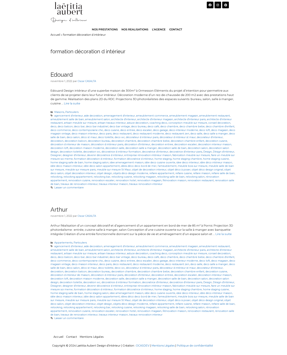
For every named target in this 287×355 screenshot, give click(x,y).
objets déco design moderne (130, 173)
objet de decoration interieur (149, 169)
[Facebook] (210, 5)
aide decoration (93, 115)
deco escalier (144, 130)
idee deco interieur (187, 162)
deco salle (196, 133)
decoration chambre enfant (187, 140)
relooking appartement (78, 176)
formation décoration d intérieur (93, 158)
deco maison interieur (85, 133)
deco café (153, 126)
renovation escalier (103, 180)
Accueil (55, 34)
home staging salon (96, 162)
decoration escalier (185, 144)
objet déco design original (207, 169)
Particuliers (72, 112)
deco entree (127, 130)
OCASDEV (142, 345)
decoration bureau (99, 140)
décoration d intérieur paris (107, 144)
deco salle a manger (215, 133)
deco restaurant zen (177, 133)
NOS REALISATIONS (134, 29)
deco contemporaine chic (87, 130)
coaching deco (158, 122)
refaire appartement (161, 173)
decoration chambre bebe (153, 140)
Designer (55, 155)
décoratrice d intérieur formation (121, 151)
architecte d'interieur (123, 119)
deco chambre (169, 126)
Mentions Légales (91, 336)
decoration (56, 140)
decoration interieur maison (214, 144)
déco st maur (89, 137)
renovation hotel (126, 180)
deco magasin (219, 130)
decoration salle (114, 148)
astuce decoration (137, 122)
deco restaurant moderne (148, 133)
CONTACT (175, 29)
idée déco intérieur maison (216, 162)
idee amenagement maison (127, 162)
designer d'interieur (74, 155)
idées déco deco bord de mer (138, 165)
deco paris (105, 133)
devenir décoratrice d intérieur (105, 155)
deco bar (79, 126)
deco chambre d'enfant (220, 126)
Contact (71, 336)
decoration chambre (123, 140)
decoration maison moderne (86, 148)
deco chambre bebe (192, 126)
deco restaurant (122, 133)
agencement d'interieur (68, 115)
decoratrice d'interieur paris (185, 151)
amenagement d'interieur (119, 115)
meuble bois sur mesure (192, 165)
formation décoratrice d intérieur (133, 158)
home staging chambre (187, 158)
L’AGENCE (159, 29)
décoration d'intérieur (137, 144)
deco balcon (65, 126)
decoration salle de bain (172, 148)
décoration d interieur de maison (70, 144)
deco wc (120, 137)
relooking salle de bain (171, 176)
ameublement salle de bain (67, 119)
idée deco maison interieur (66, 165)
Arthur (59, 209)
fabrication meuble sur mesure (191, 155)
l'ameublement (167, 165)
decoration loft (59, 148)
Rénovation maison (174, 180)
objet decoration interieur (80, 173)
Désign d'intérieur (223, 151)
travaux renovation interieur (145, 184)
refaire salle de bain (223, 173)
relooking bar (102, 176)
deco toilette (105, 137)
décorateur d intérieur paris (142, 137)
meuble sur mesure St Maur (114, 169)
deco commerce (60, 130)
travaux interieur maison (113, 184)
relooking (56, 176)
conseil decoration (219, 122)
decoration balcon (76, 140)
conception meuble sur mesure (187, 122)
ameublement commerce (152, 115)
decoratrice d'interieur (155, 151)
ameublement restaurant (214, 115)
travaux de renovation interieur (79, 184)
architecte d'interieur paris (190, 119)
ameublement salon (97, 119)
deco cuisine (111, 130)
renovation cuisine (79, 180)
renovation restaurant (201, 180)
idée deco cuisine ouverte (160, 162)
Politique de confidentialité (195, 345)
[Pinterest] (225, 5)
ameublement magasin (183, 115)
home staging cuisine (216, 158)
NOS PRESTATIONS (105, 29)
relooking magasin (144, 176)
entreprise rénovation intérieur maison (147, 155)
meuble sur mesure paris (80, 169)
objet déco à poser (179, 169)
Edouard (61, 74)
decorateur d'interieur (210, 137)
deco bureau (138, 126)
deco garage (160, 130)
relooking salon (195, 176)
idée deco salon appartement (102, 165)
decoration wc (91, 151)
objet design (104, 173)
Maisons (59, 112)
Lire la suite (72, 103)
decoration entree (162, 144)
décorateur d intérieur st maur (178, 137)
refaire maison (201, 173)
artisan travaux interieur (112, 122)
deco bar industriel (97, 126)
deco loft (204, 130)
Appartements (63, 242)
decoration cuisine (216, 140)
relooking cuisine (121, 176)
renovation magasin (149, 180)
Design (207, 151)
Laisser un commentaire (69, 187)
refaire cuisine (183, 173)
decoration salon (198, 148)
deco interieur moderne (183, 130)
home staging (163, 158)
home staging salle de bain (66, 162)
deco (53, 126)
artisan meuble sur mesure (80, 122)
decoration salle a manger (141, 148)
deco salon (73, 137)
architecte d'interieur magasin (155, 119)
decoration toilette (71, 151)
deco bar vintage (119, 126)
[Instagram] (218, 5)
